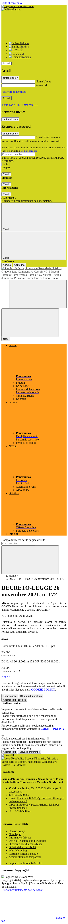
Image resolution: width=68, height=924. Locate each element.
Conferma (19, 265)
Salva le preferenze (29, 751)
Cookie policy (17, 831)
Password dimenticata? (14, 91)
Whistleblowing (18, 850)
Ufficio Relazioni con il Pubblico (27, 840)
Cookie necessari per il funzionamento (23, 738)
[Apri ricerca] (38, 294)
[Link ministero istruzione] (17, 6)
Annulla (7, 265)
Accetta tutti (14, 699)
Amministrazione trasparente (25, 856)
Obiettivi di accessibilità (22, 847)
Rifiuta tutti (31, 696)
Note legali (15, 834)
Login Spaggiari (29, 150)
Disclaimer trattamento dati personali (22, 889)
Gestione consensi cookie (23, 853)
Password (41, 85)
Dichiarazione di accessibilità (25, 844)
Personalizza (10, 696)
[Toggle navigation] (30, 322)
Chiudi (6, 174)
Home (12, 575)
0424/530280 (21, 794)
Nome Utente (43, 81)
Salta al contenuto (11, 3)
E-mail (39, 137)
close (6, 339)
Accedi (6, 63)
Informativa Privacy (20, 837)
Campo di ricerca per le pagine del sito (23, 539)
